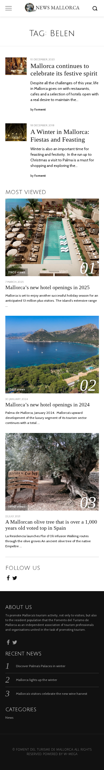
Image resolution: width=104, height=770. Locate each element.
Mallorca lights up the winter (36, 680)
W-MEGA (70, 754)
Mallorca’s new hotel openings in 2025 (47, 287)
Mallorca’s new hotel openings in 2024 (47, 404)
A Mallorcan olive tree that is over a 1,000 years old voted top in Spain (51, 525)
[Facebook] (8, 577)
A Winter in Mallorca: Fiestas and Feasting (59, 135)
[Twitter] (15, 577)
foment (40, 109)
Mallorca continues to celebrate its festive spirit (63, 69)
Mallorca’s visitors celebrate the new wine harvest (51, 694)
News (9, 717)
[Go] (96, 8)
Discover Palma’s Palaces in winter (40, 666)
